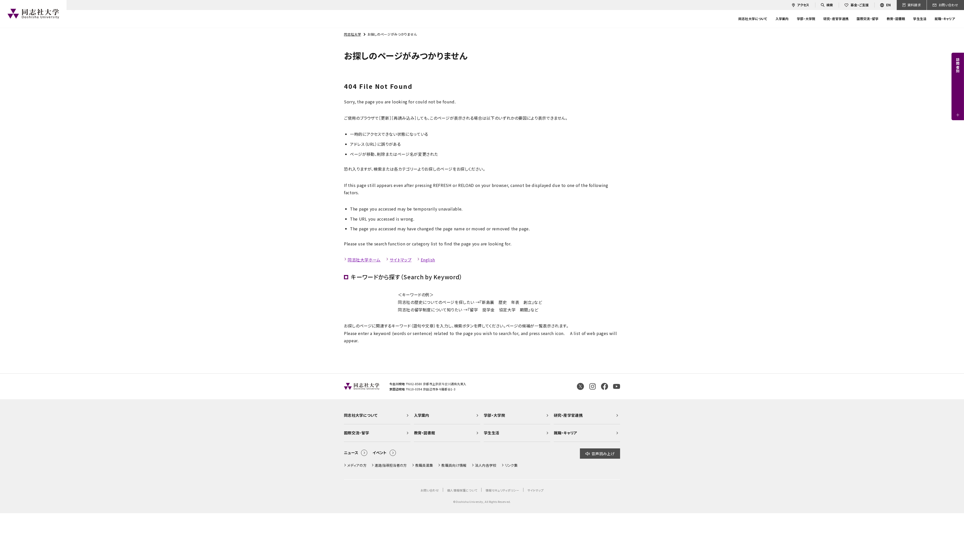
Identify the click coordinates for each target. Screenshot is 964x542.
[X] (580, 386)
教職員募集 (424, 465)
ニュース (351, 452)
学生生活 (491, 432)
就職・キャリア (565, 432)
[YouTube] (616, 386)
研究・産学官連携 (568, 415)
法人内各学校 (486, 465)
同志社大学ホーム (364, 260)
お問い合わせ (429, 490)
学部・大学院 (494, 415)
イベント (380, 452)
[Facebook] (604, 386)
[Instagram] (592, 386)
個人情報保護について (462, 490)
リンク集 (511, 465)
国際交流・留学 (356, 432)
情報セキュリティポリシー (502, 490)
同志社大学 (352, 34)
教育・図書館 (424, 432)
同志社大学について (361, 415)
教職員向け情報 (453, 465)
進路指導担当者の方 (391, 465)
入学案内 (421, 415)
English (428, 260)
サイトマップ (400, 260)
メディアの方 (357, 465)
